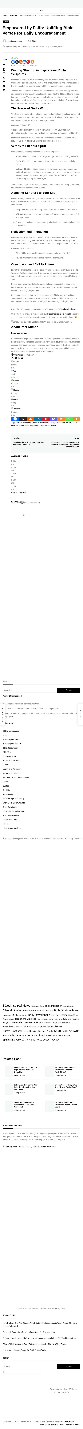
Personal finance (8, 1027)
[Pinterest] (28, 62)
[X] (17, 62)
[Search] (72, 12)
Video (32, 1039)
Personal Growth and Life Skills (16, 777)
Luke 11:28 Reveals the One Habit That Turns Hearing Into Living (25, 1087)
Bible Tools (7, 752)
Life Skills (63, 1019)
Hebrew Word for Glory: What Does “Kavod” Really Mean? (66, 1104)
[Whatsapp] (69, 419)
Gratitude (11, 1019)
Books (15, 1015)
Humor (5, 765)
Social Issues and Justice (13, 811)
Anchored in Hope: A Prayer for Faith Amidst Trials (24, 1350)
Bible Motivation (25, 422)
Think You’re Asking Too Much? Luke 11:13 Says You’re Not (24, 1104)
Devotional (54, 1015)
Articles (6, 22)
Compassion (23, 1015)
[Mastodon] (53, 419)
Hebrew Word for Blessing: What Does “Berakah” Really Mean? (66, 1070)
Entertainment (9, 756)
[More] (32, 62)
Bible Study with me (41, 422)
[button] (41, 10)
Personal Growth (21, 1027)
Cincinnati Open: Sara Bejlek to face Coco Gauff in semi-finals (29, 1332)
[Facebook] (13, 62)
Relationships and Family (13, 798)
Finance (5, 1019)
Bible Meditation (68, 1006)
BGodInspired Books (11, 739)
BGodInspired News (11, 744)
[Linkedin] (24, 62)
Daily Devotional (58, 422)
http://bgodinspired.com (24, 355)
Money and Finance (11, 769)
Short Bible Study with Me (14, 803)
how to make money (47, 1019)
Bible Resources (10, 748)
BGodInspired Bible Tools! (58, 314)
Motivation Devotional (23, 1022)
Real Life (6, 790)
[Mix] (61, 419)
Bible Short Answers (33, 1010)
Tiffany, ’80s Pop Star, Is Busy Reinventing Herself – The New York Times (34, 1344)
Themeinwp (69, 1422)
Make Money (75, 1019)
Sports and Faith (10, 820)
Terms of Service (66, 1424)
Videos (6, 824)
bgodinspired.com (14, 41)
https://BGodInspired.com (65, 309)
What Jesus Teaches (12, 828)
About (77, 1424)
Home (42, 1424)
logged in (23, 503)
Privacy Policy (51, 1424)
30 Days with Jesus (11, 731)
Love (69, 1019)
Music (47, 1022)
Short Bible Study (13, 1035)
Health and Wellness (11, 760)
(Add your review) (18, 492)
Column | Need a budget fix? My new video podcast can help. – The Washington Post (39, 1338)
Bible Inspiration (53, 1005)
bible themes (7, 1015)
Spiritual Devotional (11, 815)
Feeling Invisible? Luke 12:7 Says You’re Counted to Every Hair (25, 1070)
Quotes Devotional (12, 1031)
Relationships (8, 794)
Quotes (6, 786)
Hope (38, 1019)
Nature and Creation (11, 773)
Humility (56, 1019)
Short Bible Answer (47, 426)
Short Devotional (10, 807)
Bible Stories (49, 1011)
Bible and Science (38, 1006)
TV (26, 1040)
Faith (77, 1015)
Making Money (7, 1023)
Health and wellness (25, 1019)
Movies (39, 1022)
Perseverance (72, 1023)
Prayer (5, 782)
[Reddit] (21, 62)
